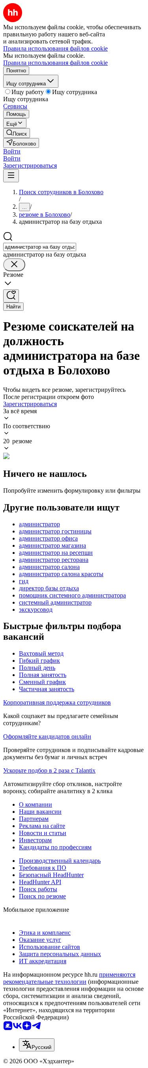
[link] (16, 133)
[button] (12, 151)
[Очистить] (14, 264)
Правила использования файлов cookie (55, 62)
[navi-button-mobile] (11, 175)
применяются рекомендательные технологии (69, 978)
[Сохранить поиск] (11, 295)
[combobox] (39, 247)
